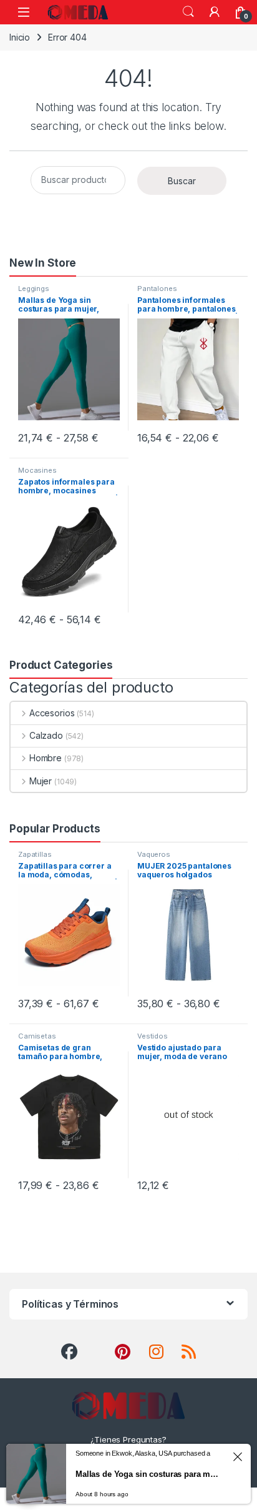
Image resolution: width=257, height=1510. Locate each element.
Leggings (33, 288)
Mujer (40, 781)
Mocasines (37, 470)
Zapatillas (35, 854)
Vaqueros (153, 854)
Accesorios (51, 713)
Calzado (46, 735)
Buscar (182, 180)
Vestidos (152, 1036)
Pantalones (157, 288)
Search (188, 12)
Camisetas (37, 1036)
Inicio (19, 37)
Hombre (45, 758)
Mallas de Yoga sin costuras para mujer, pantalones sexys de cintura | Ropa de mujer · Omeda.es (148, 1474)
